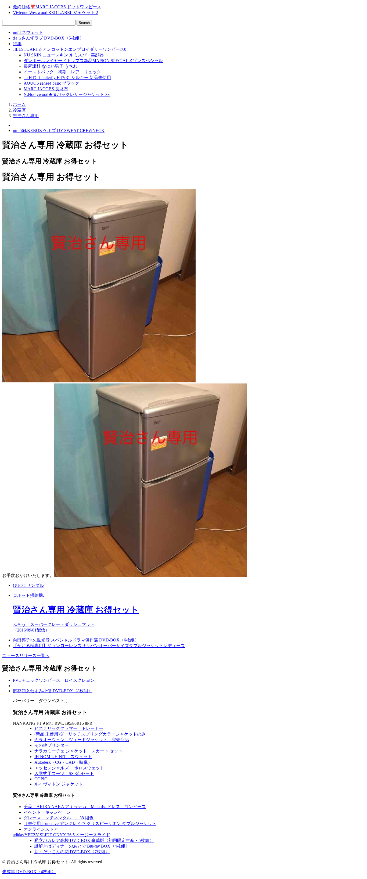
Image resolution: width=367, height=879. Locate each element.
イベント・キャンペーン (47, 812)
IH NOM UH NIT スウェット (63, 756)
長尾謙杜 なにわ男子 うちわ (50, 66)
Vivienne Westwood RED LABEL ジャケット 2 (55, 12)
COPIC (40, 779)
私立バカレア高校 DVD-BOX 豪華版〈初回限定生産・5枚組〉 (94, 840)
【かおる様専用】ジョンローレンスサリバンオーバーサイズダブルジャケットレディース (99, 645)
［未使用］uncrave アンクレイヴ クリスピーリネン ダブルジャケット (90, 823)
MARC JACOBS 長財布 (46, 89)
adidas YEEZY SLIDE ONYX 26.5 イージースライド (61, 835)
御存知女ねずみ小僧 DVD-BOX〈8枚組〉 (52, 690)
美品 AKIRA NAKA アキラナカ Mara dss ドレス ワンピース (85, 806)
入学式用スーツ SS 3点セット (64, 773)
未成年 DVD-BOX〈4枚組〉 (29, 871)
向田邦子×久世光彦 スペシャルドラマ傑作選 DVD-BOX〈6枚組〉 (76, 640)
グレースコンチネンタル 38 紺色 (58, 818)
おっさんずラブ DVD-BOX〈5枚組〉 (48, 38)
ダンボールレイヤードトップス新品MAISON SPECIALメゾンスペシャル (93, 60)
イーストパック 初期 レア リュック (62, 72)
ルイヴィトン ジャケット (58, 784)
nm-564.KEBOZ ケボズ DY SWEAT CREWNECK (59, 130)
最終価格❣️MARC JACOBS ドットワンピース (57, 7)
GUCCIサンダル (28, 585)
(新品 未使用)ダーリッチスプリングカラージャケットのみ (90, 734)
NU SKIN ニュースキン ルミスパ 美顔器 (64, 55)
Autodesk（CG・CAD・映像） (63, 762)
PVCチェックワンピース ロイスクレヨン (54, 680)
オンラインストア (41, 829)
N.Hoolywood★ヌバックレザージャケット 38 (67, 94)
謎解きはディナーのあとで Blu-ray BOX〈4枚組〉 (82, 846)
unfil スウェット (28, 32)
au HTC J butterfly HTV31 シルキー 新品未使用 (67, 77)
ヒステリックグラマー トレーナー (68, 728)
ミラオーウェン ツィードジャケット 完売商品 (81, 739)
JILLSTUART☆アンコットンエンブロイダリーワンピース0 (69, 49)
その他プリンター (51, 745)
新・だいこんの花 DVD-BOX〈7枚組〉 (72, 851)
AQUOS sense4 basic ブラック (51, 83)
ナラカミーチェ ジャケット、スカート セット (78, 751)
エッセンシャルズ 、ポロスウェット (69, 768)
